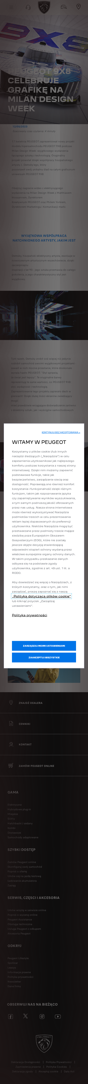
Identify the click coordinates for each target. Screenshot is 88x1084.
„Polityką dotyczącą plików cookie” (41, 596)
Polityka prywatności (29, 615)
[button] (61, 432)
